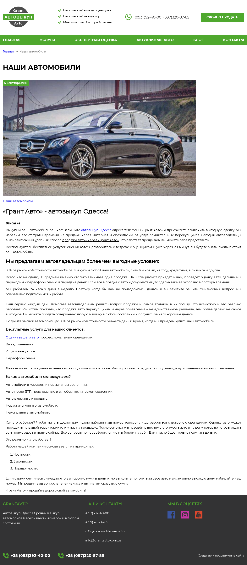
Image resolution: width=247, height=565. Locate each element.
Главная (11, 40)
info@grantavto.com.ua (103, 540)
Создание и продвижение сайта (221, 555)
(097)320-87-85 (96, 522)
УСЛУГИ (47, 40)
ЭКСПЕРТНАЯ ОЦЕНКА (96, 40)
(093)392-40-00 (97, 513)
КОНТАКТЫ (233, 40)
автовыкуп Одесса (96, 230)
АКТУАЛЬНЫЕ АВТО (155, 40)
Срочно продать (222, 17)
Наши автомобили (18, 201)
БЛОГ (198, 40)
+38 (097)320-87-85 (85, 555)
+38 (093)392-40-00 (30, 555)
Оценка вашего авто (22, 337)
